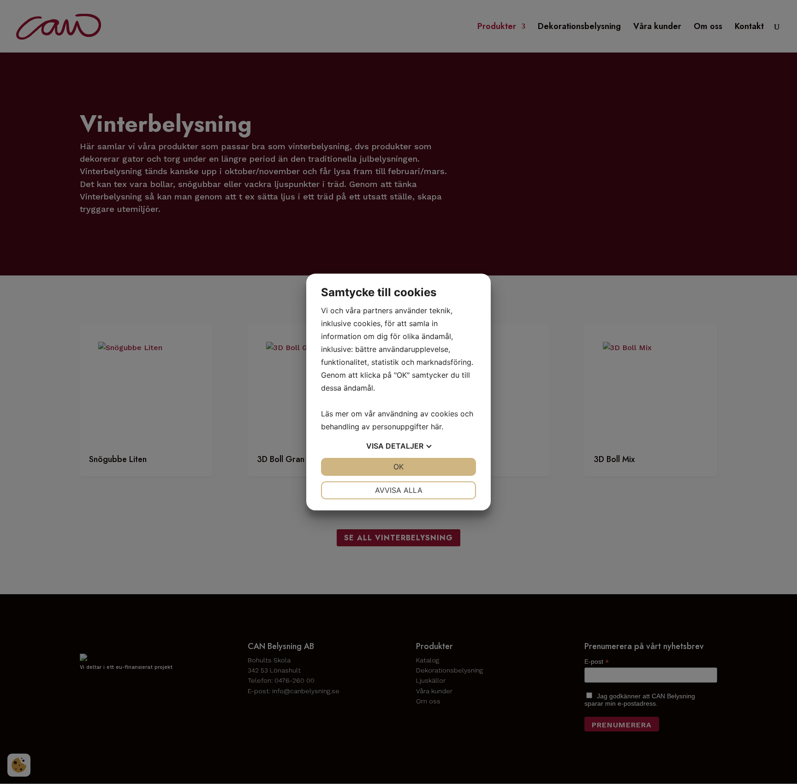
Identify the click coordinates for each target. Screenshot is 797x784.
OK (398, 466)
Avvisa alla (398, 490)
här (436, 426)
